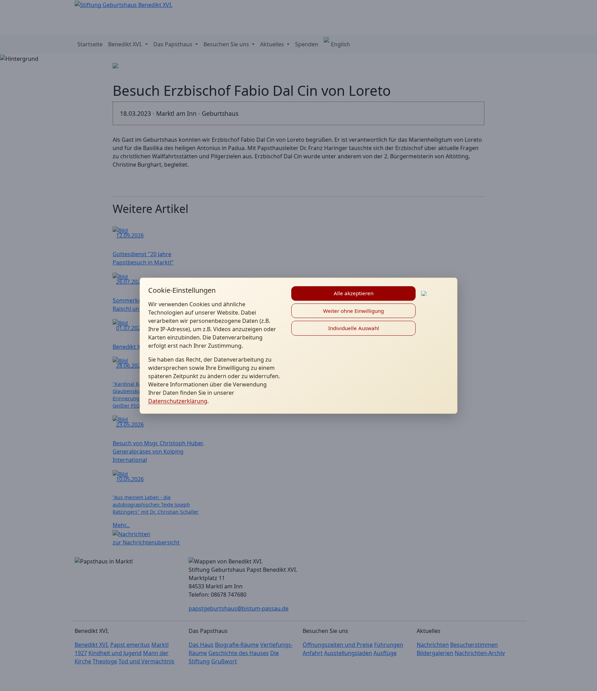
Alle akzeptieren (353, 293)
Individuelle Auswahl (353, 328)
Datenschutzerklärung (177, 401)
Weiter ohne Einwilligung (353, 310)
